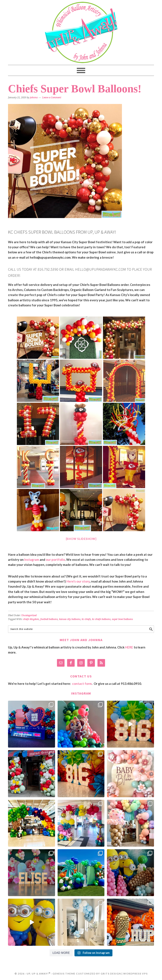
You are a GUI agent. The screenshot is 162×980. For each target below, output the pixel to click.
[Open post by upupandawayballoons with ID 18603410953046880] (81, 823)
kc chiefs (86, 619)
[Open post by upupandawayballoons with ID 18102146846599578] (81, 872)
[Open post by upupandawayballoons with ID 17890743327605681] (130, 773)
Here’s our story (78, 581)
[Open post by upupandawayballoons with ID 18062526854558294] (31, 872)
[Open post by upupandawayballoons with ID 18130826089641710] (31, 773)
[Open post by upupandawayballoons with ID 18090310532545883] (81, 724)
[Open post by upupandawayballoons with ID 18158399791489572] (81, 773)
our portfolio (55, 559)
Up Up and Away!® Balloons (81, 32)
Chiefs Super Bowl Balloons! (74, 89)
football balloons (49, 619)
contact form (82, 683)
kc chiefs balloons (101, 619)
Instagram (31, 559)
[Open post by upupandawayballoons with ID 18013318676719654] (130, 922)
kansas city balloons (69, 619)
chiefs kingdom (31, 619)
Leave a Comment (51, 97)
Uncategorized (28, 615)
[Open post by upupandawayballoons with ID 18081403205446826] (130, 872)
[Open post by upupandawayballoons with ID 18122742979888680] (130, 724)
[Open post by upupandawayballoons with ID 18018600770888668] (130, 823)
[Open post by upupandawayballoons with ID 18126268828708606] (31, 823)
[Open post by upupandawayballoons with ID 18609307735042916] (31, 922)
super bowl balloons (122, 619)
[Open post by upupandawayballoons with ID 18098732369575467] (31, 724)
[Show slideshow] (81, 539)
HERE (129, 647)
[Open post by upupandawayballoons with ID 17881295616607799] (81, 922)
